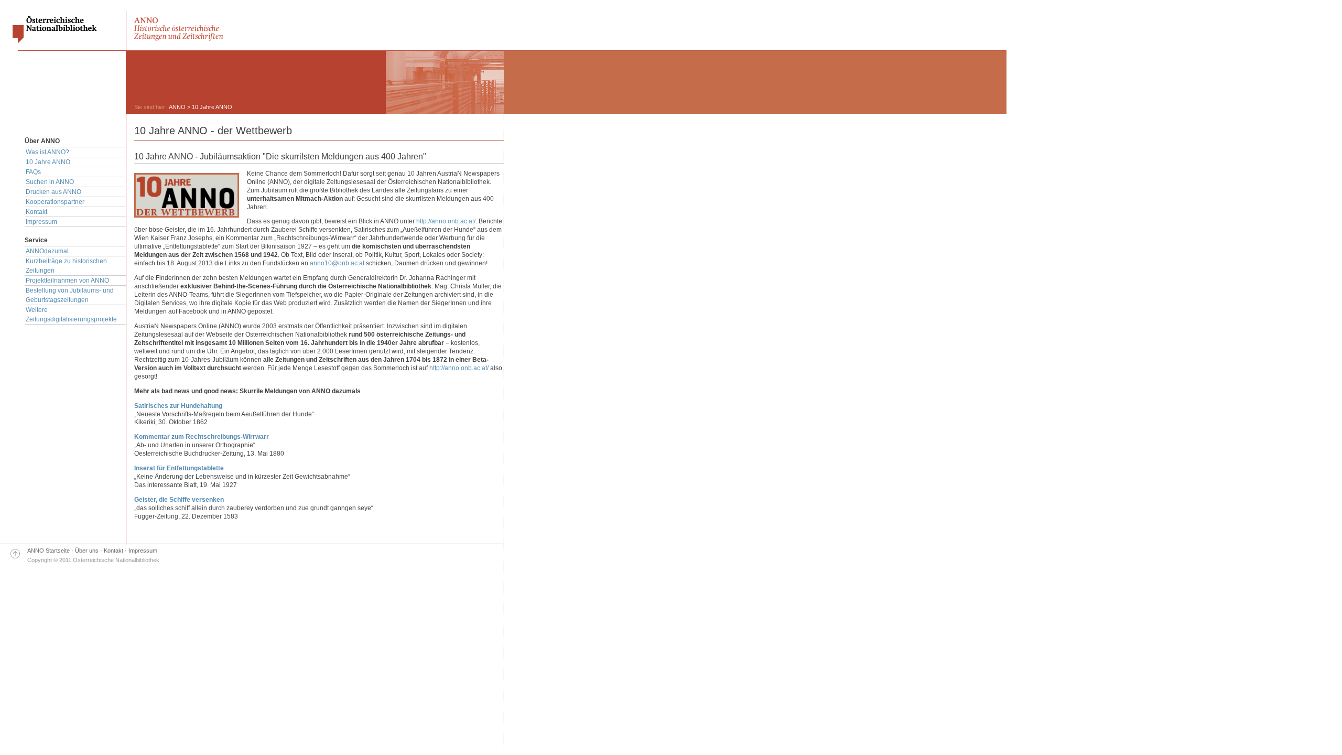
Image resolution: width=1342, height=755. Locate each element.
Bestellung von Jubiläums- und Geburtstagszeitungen (70, 295)
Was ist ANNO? (47, 152)
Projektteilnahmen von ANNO (67, 280)
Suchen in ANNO (50, 182)
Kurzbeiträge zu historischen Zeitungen (66, 265)
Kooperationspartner (55, 202)
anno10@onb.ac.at (337, 263)
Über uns (87, 550)
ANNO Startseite (48, 550)
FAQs (33, 172)
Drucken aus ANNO (53, 192)
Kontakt (36, 211)
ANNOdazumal (47, 251)
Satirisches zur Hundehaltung (178, 405)
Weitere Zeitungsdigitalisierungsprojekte (71, 314)
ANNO (177, 107)
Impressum (41, 221)
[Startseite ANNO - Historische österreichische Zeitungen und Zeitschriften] (180, 40)
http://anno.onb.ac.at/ (445, 221)
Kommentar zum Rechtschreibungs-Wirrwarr (201, 436)
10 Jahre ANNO (48, 162)
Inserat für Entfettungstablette (179, 468)
